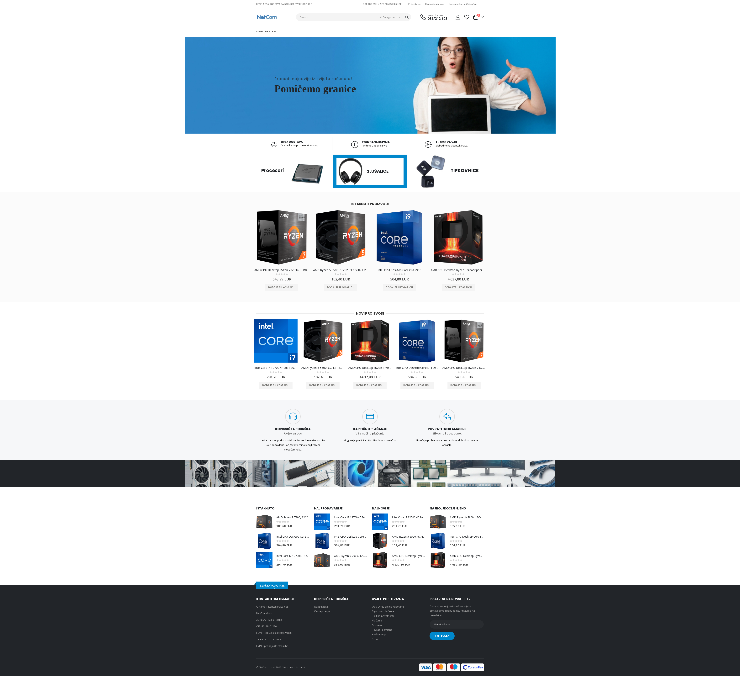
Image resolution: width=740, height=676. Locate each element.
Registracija (321, 606)
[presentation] (248, 240)
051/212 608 (275, 639)
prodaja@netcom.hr (276, 646)
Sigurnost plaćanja (383, 611)
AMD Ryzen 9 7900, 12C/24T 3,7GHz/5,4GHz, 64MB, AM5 (293, 517)
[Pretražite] (407, 17)
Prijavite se (414, 4)
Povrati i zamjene (382, 629)
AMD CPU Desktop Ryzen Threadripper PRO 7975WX (458, 270)
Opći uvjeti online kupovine (388, 606)
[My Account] (458, 17)
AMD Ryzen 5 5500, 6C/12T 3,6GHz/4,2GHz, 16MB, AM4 (340, 270)
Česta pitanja (322, 611)
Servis (375, 639)
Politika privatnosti (383, 616)
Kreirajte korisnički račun (463, 4)
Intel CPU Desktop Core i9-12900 (399, 270)
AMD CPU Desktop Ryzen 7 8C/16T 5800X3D (281, 270)
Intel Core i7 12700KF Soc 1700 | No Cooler (276, 368)
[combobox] (353, 17)
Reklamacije (379, 634)
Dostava (377, 625)
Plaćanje (377, 620)
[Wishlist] (466, 17)
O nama (261, 606)
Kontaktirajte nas (434, 4)
